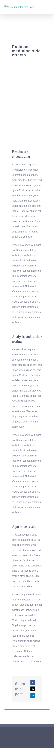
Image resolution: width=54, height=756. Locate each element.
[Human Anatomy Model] (27, 66)
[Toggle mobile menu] (48, 6)
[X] (33, 689)
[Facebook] (33, 682)
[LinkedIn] (33, 695)
